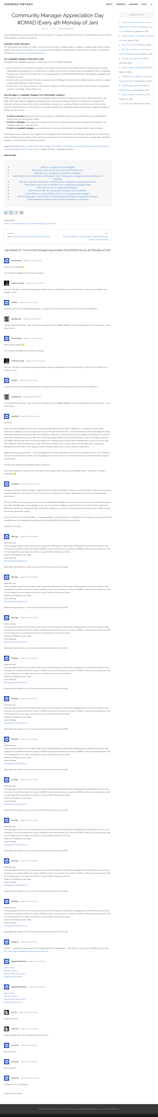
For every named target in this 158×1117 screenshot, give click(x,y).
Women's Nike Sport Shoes (14, 974)
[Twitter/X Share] (11, 212)
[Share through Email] (21, 212)
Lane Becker (82, 146)
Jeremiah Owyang (18, 4)
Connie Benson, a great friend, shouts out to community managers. (58, 193)
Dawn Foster (93, 146)
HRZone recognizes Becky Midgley (58, 167)
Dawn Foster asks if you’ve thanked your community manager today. (57, 184)
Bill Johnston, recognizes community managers (58, 173)
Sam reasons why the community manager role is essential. (58, 190)
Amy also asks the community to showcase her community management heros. (57, 182)
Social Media (51, 224)
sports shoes (9, 968)
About (109, 4)
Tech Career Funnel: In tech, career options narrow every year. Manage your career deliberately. (135, 27)
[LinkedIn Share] (6, 212)
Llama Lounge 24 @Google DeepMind (137, 67)
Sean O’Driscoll (69, 146)
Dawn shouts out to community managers (57, 187)
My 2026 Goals (127, 104)
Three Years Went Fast (131, 45)
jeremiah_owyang (66, 28)
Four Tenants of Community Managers (29, 53)
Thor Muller (103, 146)
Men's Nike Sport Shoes (13, 977)
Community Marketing (36, 224)
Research (121, 4)
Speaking (133, 4)
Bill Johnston (20, 146)
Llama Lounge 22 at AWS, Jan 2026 (136, 94)
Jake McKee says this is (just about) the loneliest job (57, 170)
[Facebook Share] (16, 212)
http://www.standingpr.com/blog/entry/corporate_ (28, 951)
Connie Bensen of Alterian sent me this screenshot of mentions (58, 199)
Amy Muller (9, 149)
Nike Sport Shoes (11, 971)
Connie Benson (33, 146)
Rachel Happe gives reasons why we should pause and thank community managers (57, 196)
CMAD (6, 224)
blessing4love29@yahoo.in (15, 561)
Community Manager (18, 224)
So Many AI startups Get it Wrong (135, 58)
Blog (144, 4)
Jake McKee (57, 146)
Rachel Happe (45, 146)
